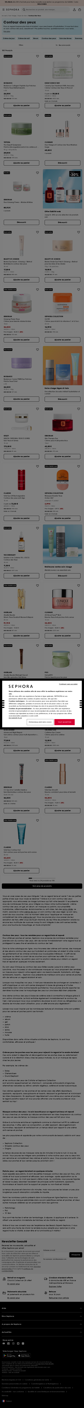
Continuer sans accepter (68, 684)
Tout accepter (64, 722)
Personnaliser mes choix (40, 722)
